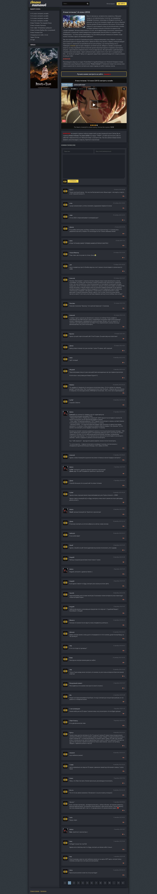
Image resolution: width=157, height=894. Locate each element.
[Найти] (87, 3)
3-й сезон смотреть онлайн (39, 16)
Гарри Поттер (34, 37)
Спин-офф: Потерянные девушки (41, 28)
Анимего (107, 74)
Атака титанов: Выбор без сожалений (42, 30)
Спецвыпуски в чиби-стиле (39, 35)
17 (118, 883)
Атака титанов (34, 891)
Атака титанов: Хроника (38, 25)
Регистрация (111, 3)
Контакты (43, 891)
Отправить (73, 181)
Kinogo (32, 39)
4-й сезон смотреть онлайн (39, 13)
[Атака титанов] (38, 3)
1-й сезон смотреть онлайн (39, 20)
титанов (72, 45)
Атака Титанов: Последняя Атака (41, 23)
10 (109, 883)
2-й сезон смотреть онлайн (39, 18)
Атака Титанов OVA (36, 32)
